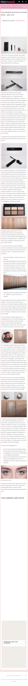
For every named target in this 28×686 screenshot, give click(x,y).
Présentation (8, 679)
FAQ (21, 679)
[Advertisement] (14, 560)
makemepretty (20, 20)
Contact (2, 679)
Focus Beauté (10, 675)
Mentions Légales (15, 679)
